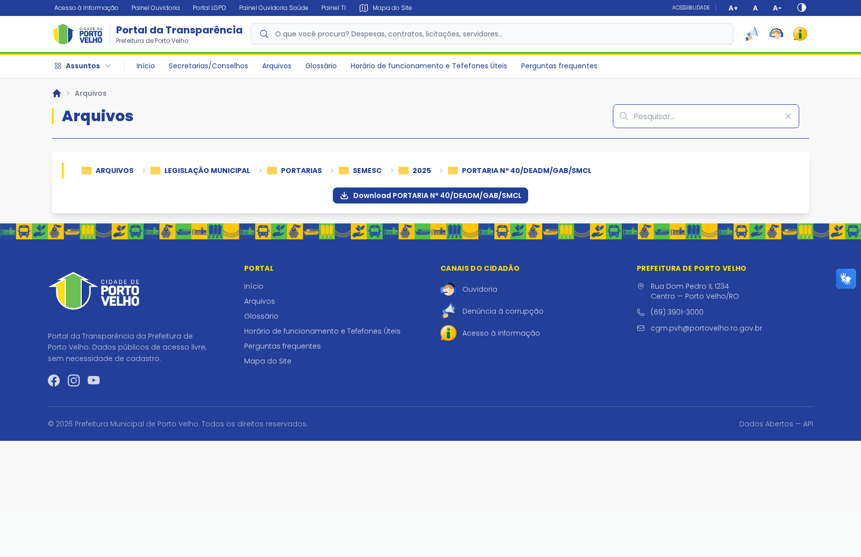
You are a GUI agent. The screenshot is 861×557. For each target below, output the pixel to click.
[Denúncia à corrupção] (752, 34)
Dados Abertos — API (776, 424)
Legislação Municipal (207, 171)
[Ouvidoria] (776, 34)
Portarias (301, 171)
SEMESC (367, 171)
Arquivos (276, 66)
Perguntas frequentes (559, 66)
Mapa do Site (267, 361)
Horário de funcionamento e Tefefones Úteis (429, 66)
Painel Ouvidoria (156, 7)
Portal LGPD (209, 7)
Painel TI (333, 7)
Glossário (321, 66)
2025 (422, 171)
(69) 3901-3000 (677, 312)
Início (146, 66)
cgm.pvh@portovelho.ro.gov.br (706, 328)
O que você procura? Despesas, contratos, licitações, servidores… (389, 34)
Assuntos (83, 66)
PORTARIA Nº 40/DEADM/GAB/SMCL (526, 171)
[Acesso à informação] (800, 34)
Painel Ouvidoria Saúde (273, 7)
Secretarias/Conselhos (208, 66)
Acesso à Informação (86, 7)
